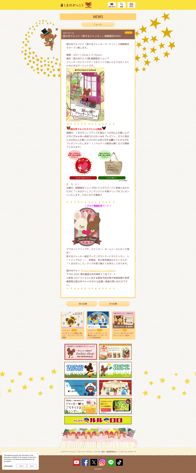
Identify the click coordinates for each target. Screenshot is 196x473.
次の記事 (113, 303)
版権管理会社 (111, 452)
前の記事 (83, 303)
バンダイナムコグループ (127, 452)
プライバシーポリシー (85, 452)
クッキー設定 (100, 452)
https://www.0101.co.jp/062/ (98, 270)
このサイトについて (68, 452)
